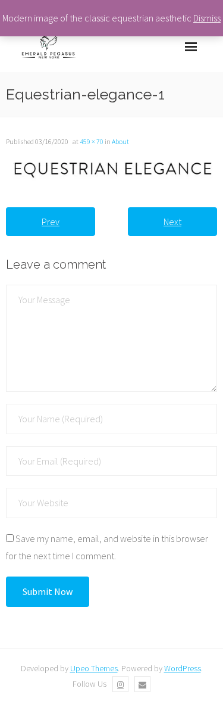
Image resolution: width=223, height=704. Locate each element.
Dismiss (207, 18)
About (120, 141)
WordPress (182, 668)
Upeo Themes (94, 668)
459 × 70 (91, 141)
